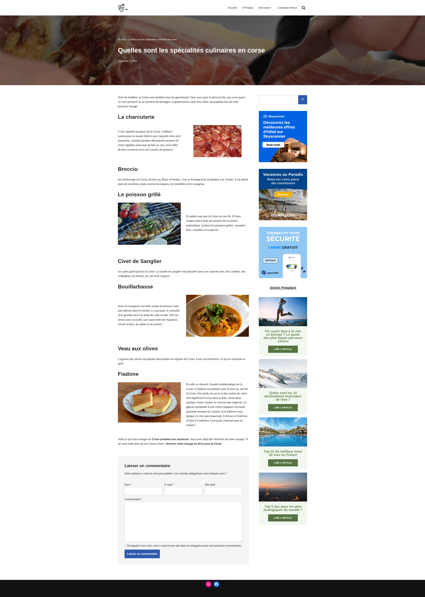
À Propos (247, 7)
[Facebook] (216, 584)
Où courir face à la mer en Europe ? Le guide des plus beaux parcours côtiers (282, 336)
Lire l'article (283, 349)
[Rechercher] (303, 8)
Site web (210, 484)
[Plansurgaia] (123, 7)
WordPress (148, 592)
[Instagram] (209, 584)
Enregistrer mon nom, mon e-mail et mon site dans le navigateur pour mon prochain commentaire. (184, 545)
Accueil (232, 7)
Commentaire (133, 499)
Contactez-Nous (287, 7)
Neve (121, 592)
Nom (128, 484)
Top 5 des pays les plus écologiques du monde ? (282, 508)
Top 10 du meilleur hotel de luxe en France (283, 453)
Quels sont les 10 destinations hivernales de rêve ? (282, 396)
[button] (271, 7)
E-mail (169, 484)
